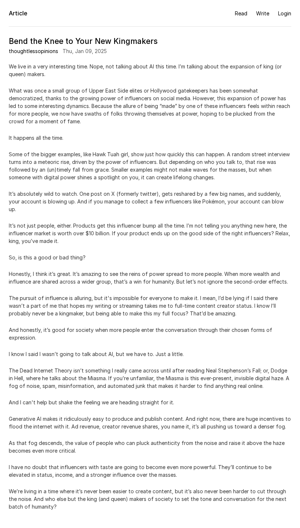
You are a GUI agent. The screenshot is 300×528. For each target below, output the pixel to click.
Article (18, 13)
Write (262, 13)
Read (241, 13)
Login (284, 13)
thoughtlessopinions (33, 51)
